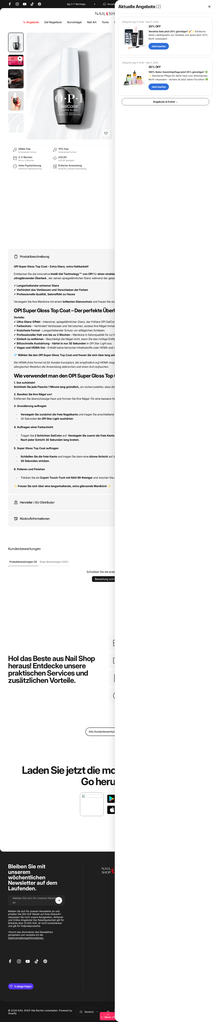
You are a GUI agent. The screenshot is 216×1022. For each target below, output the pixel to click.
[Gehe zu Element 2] (16, 60)
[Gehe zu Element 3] (16, 79)
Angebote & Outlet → (165, 101)
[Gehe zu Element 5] (16, 123)
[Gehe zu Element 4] (16, 101)
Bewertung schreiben (108, 579)
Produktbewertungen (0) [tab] (23, 561)
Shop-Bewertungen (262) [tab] (54, 561)
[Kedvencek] (106, 133)
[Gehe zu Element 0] (16, 42)
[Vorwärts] (103, 91)
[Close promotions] (209, 6)
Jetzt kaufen (159, 46)
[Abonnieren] (58, 900)
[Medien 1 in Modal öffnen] (69, 86)
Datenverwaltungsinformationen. (26, 937)
